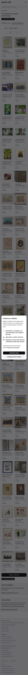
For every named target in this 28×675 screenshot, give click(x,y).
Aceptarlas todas (14, 353)
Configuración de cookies (14, 357)
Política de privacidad (13, 347)
